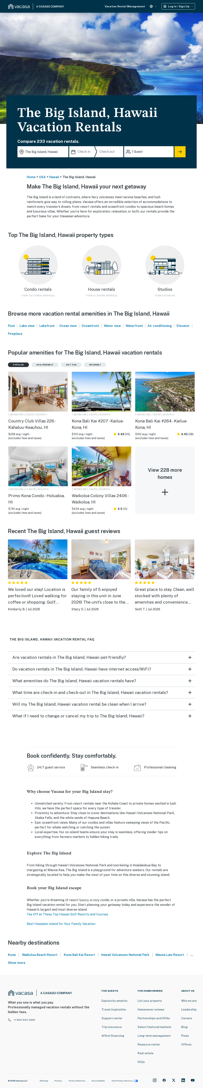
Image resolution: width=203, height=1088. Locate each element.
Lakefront (47, 326)
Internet (95, 364)
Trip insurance (112, 1027)
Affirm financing (113, 1035)
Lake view (27, 326)
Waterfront (134, 326)
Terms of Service (76, 1080)
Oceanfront (90, 326)
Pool (11, 326)
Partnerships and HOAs (154, 1018)
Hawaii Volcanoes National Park (125, 955)
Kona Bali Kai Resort (79, 955)
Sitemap (44, 1080)
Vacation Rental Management (125, 6)
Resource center (149, 1044)
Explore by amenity (114, 1000)
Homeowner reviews (151, 1009)
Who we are (189, 1000)
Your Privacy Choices (121, 1080)
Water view (112, 326)
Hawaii (54, 177)
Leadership (189, 1009)
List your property (150, 1000)
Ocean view (68, 326)
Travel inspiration (114, 1009)
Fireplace (15, 334)
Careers (186, 1018)
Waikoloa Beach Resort (39, 955)
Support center (112, 1018)
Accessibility (98, 1080)
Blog (184, 1027)
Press (185, 1035)
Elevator (183, 326)
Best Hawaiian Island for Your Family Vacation (61, 924)
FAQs (141, 1062)
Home (31, 177)
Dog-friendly (44, 364)
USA (42, 177)
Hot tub (71, 364)
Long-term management (154, 1035)
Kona (12, 955)
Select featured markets (154, 1027)
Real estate (145, 1053)
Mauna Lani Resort (170, 955)
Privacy (58, 1080)
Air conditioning (159, 326)
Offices (186, 1044)
